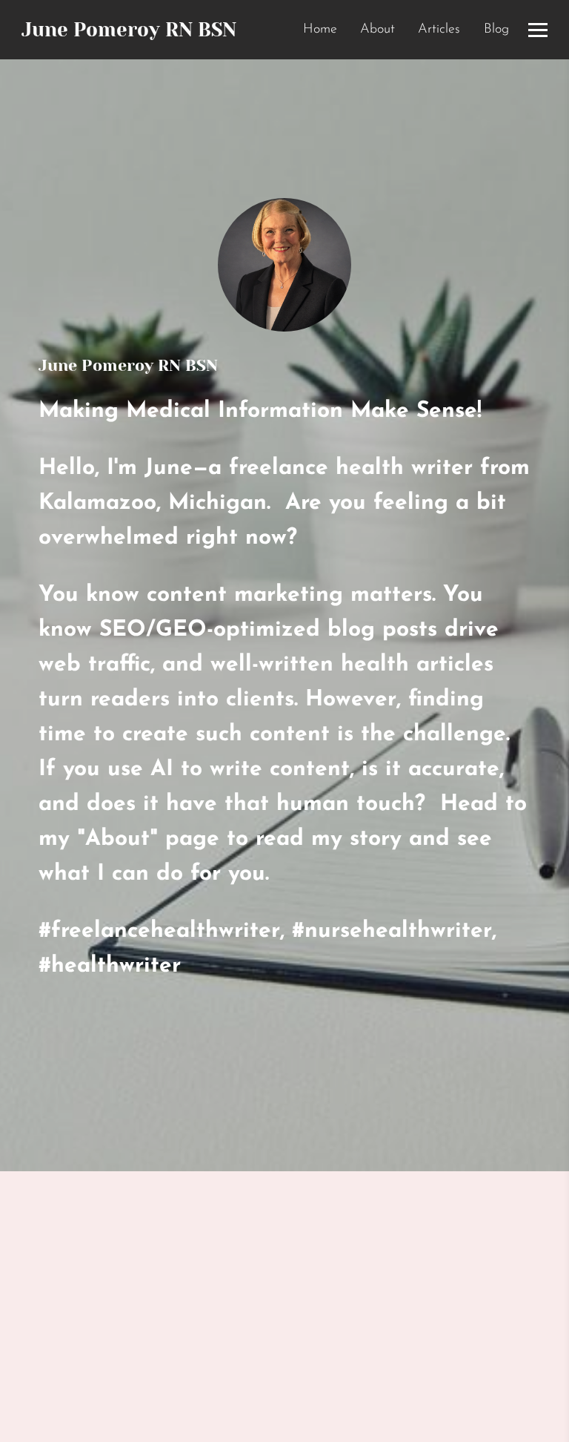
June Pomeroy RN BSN (128, 30)
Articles (439, 29)
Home (320, 29)
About (377, 29)
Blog (496, 29)
